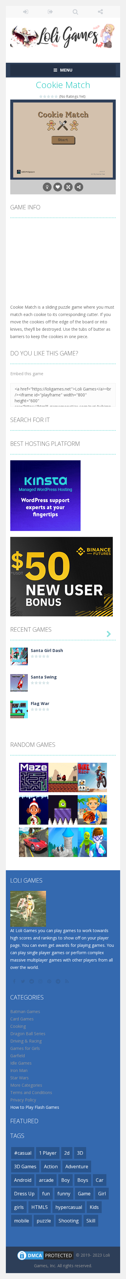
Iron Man (19, 1070)
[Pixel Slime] (63, 809)
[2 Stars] (45, 96)
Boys (82, 1180)
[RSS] (67, 981)
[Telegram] (58, 981)
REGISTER (51, 12)
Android (22, 1180)
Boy (65, 1180)
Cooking (18, 1026)
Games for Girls (25, 1048)
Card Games (22, 1019)
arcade (46, 1180)
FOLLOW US (100, 12)
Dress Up (24, 1193)
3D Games (25, 1166)
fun (46, 1193)
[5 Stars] (56, 96)
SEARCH (75, 12)
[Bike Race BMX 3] (92, 777)
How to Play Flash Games (34, 1107)
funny (63, 1193)
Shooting (69, 1220)
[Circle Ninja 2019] (63, 777)
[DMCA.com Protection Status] (45, 1255)
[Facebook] (14, 981)
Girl (102, 1193)
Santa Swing (44, 677)
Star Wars (19, 1078)
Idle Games (21, 1063)
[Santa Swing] (19, 682)
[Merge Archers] (63, 842)
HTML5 (39, 1207)
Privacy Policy (23, 1100)
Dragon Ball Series (27, 1033)
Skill (90, 1220)
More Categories (26, 1085)
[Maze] (33, 777)
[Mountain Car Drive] (33, 842)
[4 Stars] (53, 96)
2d (66, 1153)
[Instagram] (41, 981)
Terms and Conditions (31, 1092)
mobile (21, 1220)
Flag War (40, 703)
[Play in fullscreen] (68, 187)
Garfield (17, 1055)
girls (19, 1207)
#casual (22, 1153)
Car (99, 1180)
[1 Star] (41, 96)
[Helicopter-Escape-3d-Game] (92, 842)
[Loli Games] (63, 34)
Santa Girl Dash (47, 650)
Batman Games (25, 1011)
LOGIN (26, 12)
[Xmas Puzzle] (33, 809)
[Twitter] (23, 981)
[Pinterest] (49, 981)
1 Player (48, 1153)
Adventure (76, 1166)
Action (51, 1166)
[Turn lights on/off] (47, 187)
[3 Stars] (49, 96)
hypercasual (68, 1207)
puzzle (44, 1220)
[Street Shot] (92, 809)
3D (80, 1153)
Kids (94, 1207)
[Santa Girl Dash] (19, 656)
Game (84, 1193)
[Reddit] (32, 981)
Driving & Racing (26, 1041)
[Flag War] (19, 709)
